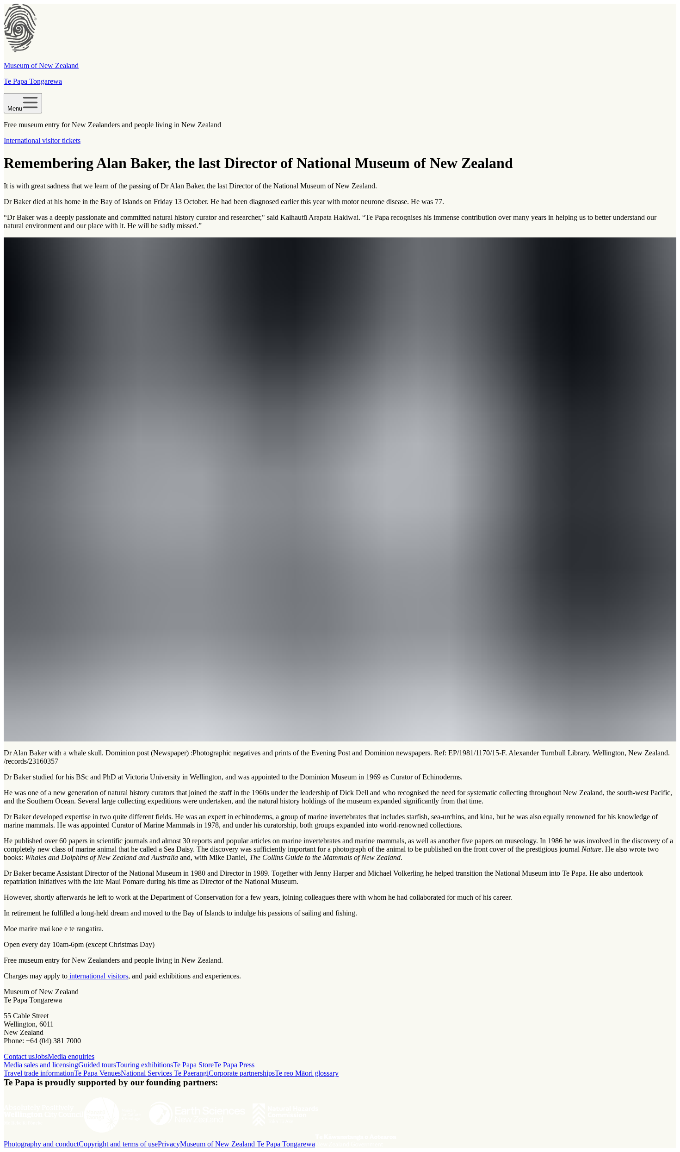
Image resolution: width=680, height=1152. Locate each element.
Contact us (19, 1056)
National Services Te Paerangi (165, 1073)
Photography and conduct (41, 1144)
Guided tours (97, 1065)
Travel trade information (39, 1073)
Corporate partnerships (242, 1073)
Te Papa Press (234, 1065)
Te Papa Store (193, 1065)
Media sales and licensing (41, 1065)
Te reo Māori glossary (307, 1073)
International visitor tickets (42, 140)
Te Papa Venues (97, 1073)
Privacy (169, 1144)
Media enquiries (71, 1056)
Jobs (41, 1056)
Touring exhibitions (144, 1065)
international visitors (98, 976)
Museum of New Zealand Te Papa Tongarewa (247, 1144)
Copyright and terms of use (118, 1144)
